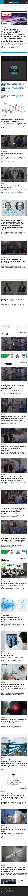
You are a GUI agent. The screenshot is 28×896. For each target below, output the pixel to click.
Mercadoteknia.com (9, 889)
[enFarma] (14, 2)
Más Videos (22, 332)
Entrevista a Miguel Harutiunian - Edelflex (12, 154)
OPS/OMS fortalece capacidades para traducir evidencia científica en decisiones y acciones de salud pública (13, 618)
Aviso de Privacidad (5, 891)
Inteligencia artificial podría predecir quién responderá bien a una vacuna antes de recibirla (13, 869)
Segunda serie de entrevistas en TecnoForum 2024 (11, 300)
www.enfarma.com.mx (18, 58)
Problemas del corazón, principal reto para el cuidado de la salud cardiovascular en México (13, 88)
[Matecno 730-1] (14, 552)
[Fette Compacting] (14, 881)
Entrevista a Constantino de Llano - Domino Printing (12, 186)
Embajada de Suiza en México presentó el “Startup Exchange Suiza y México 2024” (13, 261)
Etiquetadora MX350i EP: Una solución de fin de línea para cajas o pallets (13, 417)
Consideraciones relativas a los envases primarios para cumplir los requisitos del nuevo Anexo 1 (12, 119)
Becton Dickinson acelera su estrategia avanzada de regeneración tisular (13, 829)
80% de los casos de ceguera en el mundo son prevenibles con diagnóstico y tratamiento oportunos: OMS (14, 93)
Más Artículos (22, 362)
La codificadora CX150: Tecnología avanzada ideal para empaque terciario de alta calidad (13, 387)
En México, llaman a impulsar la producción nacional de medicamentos (14, 582)
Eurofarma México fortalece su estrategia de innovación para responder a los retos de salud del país (13, 82)
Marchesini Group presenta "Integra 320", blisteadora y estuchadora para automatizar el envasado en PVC (13, 540)
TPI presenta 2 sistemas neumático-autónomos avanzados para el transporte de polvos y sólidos (13, 510)
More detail (13, 86)
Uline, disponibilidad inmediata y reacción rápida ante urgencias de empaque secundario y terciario (12, 478)
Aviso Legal (11, 891)
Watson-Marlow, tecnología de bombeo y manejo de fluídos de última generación (14, 448)
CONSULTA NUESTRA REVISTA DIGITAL (14, 57)
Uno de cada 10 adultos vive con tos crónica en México (13, 654)
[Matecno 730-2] (14, 356)
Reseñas (3, 383)
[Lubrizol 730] (14, 7)
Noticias (3, 579)
